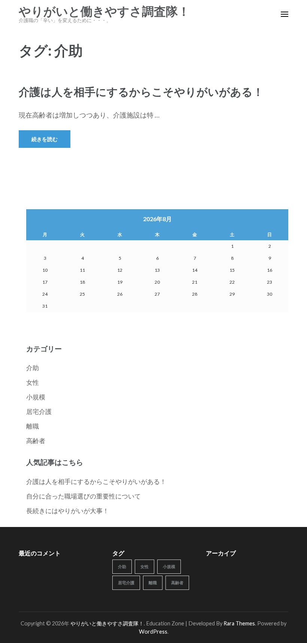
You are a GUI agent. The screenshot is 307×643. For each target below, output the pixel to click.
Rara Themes (239, 623)
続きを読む (44, 139)
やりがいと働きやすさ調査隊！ (104, 11)
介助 (32, 368)
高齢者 (35, 441)
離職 (32, 426)
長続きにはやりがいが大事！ (67, 511)
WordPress (153, 631)
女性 (32, 382)
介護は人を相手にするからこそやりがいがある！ (141, 91)
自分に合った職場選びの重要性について (83, 496)
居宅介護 (39, 411)
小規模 (35, 397)
